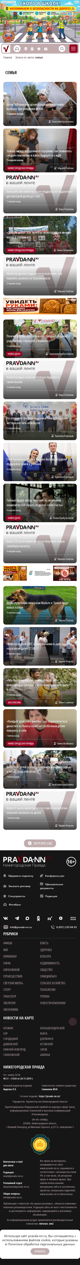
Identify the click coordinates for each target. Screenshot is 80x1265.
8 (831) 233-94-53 (66, 927)
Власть (44, 943)
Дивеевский (10, 1044)
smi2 (51, 1223)
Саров (43, 1049)
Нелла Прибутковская (63, 518)
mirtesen (43, 1223)
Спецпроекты (16, 896)
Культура (45, 956)
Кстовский (46, 1044)
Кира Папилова (66, 209)
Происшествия (12, 976)
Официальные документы (51, 886)
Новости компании (52, 1003)
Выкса (43, 1033)
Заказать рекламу (19, 886)
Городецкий (10, 1039)
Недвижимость (49, 963)
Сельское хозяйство (52, 983)
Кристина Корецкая (64, 436)
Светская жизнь (13, 983)
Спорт (7, 989)
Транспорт (9, 996)
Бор (5, 1033)
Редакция (51, 896)
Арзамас (8, 1028)
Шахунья (45, 1055)
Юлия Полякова (66, 702)
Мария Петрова (66, 620)
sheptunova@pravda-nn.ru (16, 1186)
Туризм (44, 996)
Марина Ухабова (65, 168)
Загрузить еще (42, 843)
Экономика (10, 1009)
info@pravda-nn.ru (21, 927)
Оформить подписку (20, 876)
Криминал (9, 956)
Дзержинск (46, 1039)
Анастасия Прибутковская (61, 354)
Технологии (47, 989)
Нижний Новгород (14, 1049)
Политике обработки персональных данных (41, 1244)
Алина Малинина (65, 250)
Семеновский (11, 1055)
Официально (48, 976)
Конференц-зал (54, 876)
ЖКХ (5, 950)
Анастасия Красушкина (62, 121)
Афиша (7, 943)
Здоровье (46, 950)
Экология (9, 1003)
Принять (40, 1251)
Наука (6, 963)
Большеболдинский (52, 1028)
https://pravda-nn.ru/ (49, 1096)
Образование (11, 969)
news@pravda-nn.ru (13, 1176)
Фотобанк (15, 904)
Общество (46, 969)
